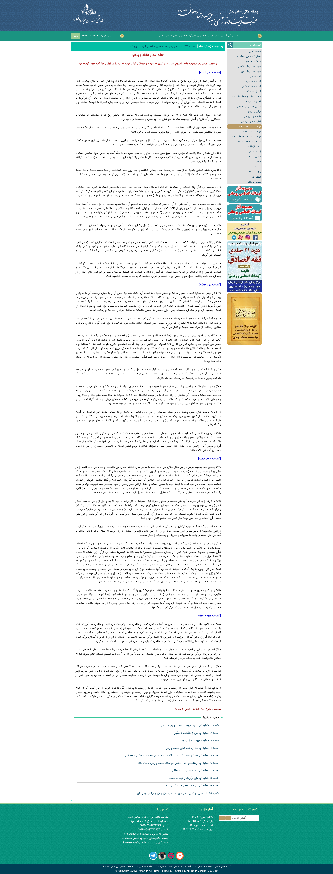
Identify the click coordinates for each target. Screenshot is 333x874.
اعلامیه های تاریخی (251, 121)
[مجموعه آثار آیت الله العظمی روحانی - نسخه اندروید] (244, 194)
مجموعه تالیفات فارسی (249, 66)
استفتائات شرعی (252, 81)
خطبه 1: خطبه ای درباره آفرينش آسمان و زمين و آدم (190, 725)
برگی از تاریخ (254, 111)
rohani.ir (143, 871)
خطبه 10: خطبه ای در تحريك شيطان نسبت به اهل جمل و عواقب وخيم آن (178, 793)
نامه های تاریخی (252, 116)
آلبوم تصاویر (255, 152)
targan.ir (192, 871)
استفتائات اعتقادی (251, 86)
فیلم (258, 162)
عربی (75, 36)
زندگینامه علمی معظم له (249, 56)
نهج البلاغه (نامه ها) (251, 132)
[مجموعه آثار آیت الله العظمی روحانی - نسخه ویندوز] (244, 212)
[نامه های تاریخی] (244, 319)
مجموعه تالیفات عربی (250, 71)
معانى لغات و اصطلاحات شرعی (245, 96)
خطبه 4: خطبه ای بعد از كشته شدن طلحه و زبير (192, 748)
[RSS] (179, 859)
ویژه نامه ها (255, 172)
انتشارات (256, 177)
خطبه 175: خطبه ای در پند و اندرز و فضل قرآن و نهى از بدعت (159, 46)
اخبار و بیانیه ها (253, 101)
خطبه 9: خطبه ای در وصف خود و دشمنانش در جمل (190, 786)
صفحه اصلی (255, 51)
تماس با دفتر (254, 182)
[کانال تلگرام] (153, 859)
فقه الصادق (255, 76)
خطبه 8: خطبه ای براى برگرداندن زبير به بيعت (194, 778)
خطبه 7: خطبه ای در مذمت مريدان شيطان (195, 770)
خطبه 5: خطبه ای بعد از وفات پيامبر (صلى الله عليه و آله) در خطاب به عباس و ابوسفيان (171, 755)
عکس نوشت (255, 157)
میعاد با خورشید (253, 61)
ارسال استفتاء (254, 91)
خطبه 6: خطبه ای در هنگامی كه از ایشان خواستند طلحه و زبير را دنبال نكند (178, 763)
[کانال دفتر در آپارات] (170, 859)
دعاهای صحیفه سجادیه (249, 142)
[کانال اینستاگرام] (162, 859)
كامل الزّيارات (254, 147)
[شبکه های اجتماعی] (244, 231)
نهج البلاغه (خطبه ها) (250, 126)
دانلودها (257, 167)
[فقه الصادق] (244, 266)
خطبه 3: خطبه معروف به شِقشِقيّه (200, 740)
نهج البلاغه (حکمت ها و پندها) (246, 137)
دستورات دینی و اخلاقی (249, 106)
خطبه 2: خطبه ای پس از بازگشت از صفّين (196, 733)
